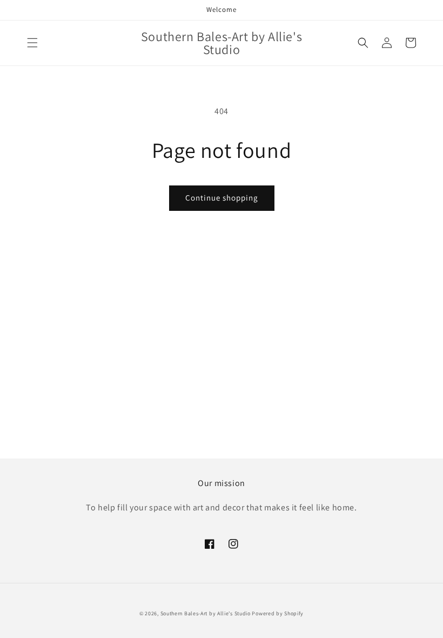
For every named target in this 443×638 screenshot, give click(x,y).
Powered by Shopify (278, 613)
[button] (32, 43)
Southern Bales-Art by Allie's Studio (205, 613)
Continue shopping (221, 197)
